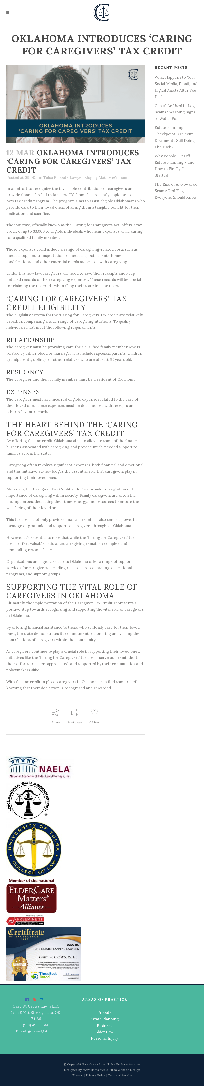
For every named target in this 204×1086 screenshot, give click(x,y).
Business (104, 1025)
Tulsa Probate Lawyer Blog (67, 177)
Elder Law (104, 1032)
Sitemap (78, 1075)
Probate (104, 1012)
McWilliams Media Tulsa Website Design (111, 1070)
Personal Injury (104, 1038)
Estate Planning (104, 1019)
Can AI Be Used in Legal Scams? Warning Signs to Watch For (176, 112)
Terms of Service (120, 1075)
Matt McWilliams (114, 177)
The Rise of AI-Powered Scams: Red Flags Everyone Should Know (176, 191)
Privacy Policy (96, 1075)
